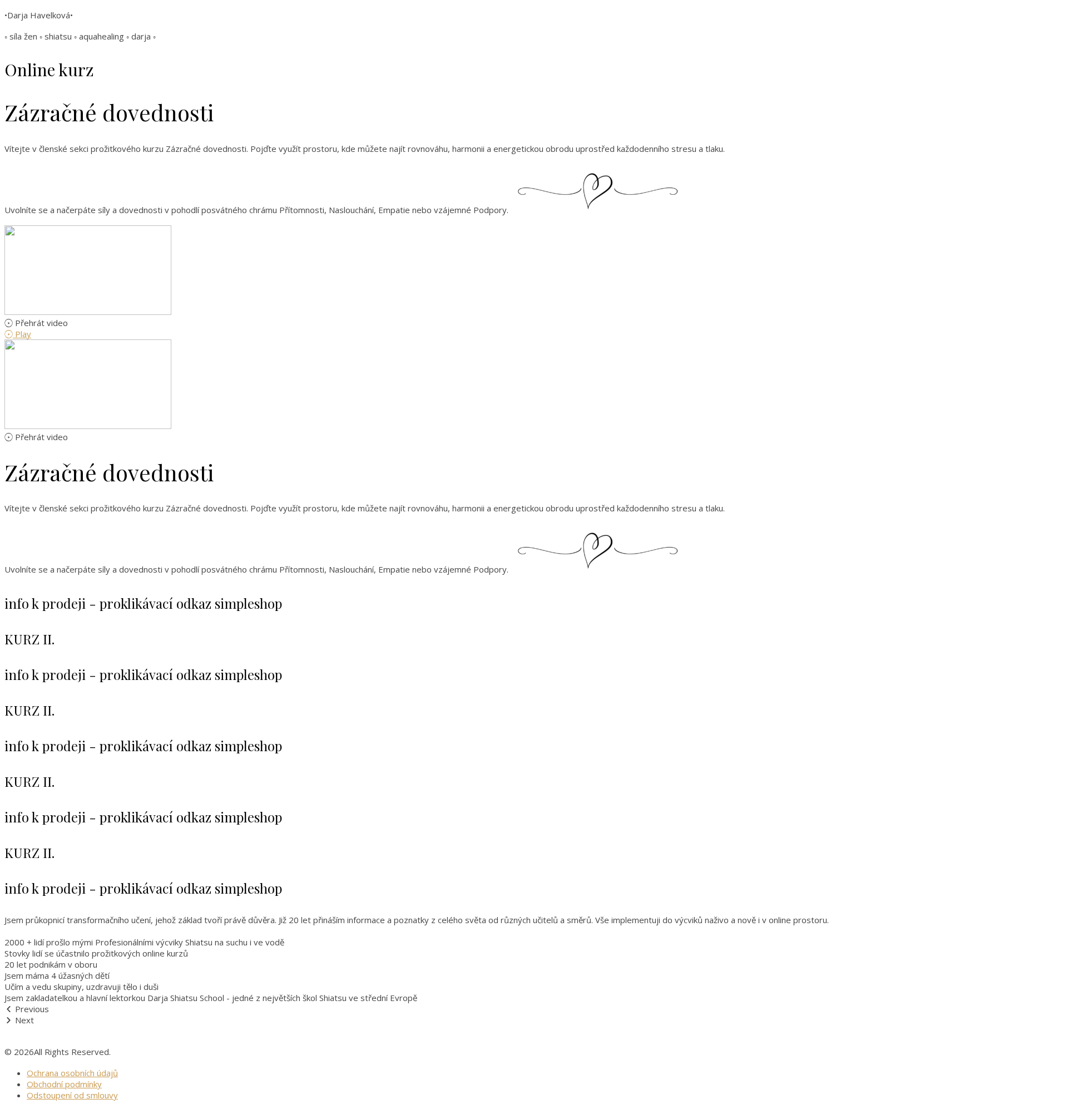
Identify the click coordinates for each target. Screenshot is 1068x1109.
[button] (534, 322)
